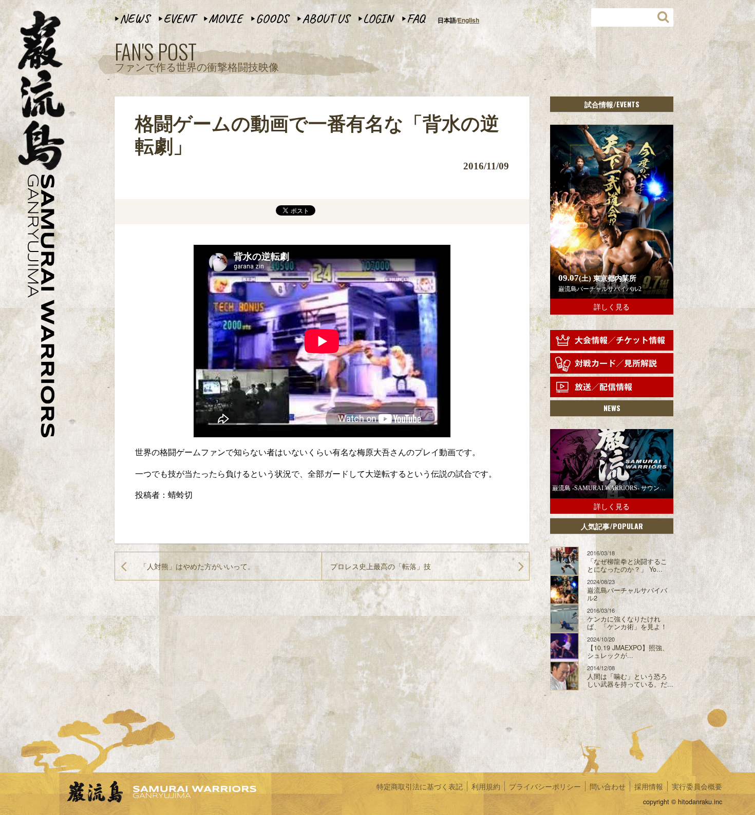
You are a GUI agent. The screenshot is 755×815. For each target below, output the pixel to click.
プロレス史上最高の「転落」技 (380, 566)
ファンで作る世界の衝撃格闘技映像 (197, 57)
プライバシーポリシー (545, 786)
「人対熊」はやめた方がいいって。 (197, 566)
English (468, 20)
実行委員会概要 (697, 786)
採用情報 (648, 786)
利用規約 (485, 786)
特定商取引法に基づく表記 (419, 786)
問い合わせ (608, 786)
